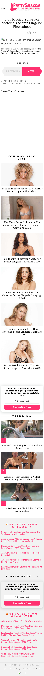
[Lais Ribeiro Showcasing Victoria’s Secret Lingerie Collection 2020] (22, 244)
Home (5, 669)
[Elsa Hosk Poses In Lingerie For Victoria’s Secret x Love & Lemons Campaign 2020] (22, 208)
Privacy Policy (15, 669)
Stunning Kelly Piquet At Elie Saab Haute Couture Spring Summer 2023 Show (19, 648)
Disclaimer (27, 669)
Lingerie (23, 81)
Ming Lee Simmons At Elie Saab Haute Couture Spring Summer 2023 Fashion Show (21, 627)
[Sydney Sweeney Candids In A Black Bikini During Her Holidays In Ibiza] (22, 460)
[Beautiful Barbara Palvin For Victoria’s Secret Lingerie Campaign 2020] (22, 278)
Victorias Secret (30, 84)
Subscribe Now (22, 407)
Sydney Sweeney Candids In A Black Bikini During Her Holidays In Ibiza (22, 478)
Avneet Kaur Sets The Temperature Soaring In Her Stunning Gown (21, 561)
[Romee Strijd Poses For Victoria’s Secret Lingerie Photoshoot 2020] (22, 351)
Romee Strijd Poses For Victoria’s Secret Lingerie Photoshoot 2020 (22, 367)
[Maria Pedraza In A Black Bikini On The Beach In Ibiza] (22, 492)
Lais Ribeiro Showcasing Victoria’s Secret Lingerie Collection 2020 (22, 260)
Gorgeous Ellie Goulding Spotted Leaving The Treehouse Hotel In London (20, 533)
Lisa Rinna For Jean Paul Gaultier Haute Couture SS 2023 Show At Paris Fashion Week (21, 634)
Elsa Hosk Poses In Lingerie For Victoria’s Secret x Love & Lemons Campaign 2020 (22, 225)
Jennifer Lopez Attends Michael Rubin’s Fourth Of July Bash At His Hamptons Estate (21, 540)
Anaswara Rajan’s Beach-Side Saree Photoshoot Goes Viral (21, 554)
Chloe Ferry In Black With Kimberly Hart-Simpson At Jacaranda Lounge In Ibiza (18, 655)
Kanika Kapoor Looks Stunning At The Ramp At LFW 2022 (21, 568)
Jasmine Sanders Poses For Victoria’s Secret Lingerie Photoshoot (22, 190)
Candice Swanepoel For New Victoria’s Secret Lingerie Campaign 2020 (22, 332)
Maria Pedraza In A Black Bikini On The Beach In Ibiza (22, 509)
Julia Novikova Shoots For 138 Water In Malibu (21, 621)
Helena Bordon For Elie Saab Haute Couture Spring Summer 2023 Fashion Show (20, 547)
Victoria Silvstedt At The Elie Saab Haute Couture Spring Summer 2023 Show (19, 641)
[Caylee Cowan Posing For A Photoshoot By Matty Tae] (22, 429)
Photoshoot (10, 84)
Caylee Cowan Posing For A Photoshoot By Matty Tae (22, 446)
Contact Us (37, 669)
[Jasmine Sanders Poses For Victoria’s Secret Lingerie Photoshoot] (22, 174)
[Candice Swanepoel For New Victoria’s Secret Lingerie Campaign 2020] (22, 314)
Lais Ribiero (9, 81)
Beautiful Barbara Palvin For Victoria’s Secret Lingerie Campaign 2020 (22, 295)
